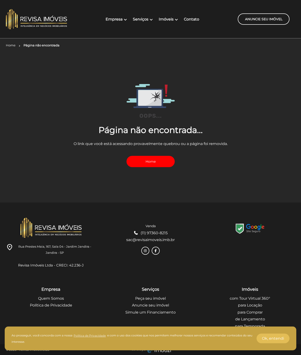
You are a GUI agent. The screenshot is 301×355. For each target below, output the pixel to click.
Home (151, 161)
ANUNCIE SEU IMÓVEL (263, 19)
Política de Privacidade (51, 305)
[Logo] (36, 19)
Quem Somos (51, 298)
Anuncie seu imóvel (150, 305)
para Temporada (250, 326)
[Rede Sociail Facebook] (156, 250)
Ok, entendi (273, 338)
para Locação (250, 305)
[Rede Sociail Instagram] (145, 250)
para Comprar (250, 312)
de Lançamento (250, 319)
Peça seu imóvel (150, 298)
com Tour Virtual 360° (250, 298)
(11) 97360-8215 (154, 233)
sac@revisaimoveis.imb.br (150, 240)
